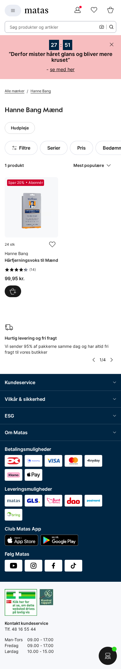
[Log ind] (77, 10)
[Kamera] (101, 27)
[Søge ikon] (111, 27)
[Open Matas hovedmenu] (13, 10)
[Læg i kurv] (13, 291)
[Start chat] (108, 656)
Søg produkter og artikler (34, 27)
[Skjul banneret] (111, 44)
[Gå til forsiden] (36, 10)
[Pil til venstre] (93, 360)
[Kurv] (110, 10)
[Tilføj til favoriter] (52, 244)
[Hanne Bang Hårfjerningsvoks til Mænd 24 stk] (31, 237)
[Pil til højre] (111, 360)
